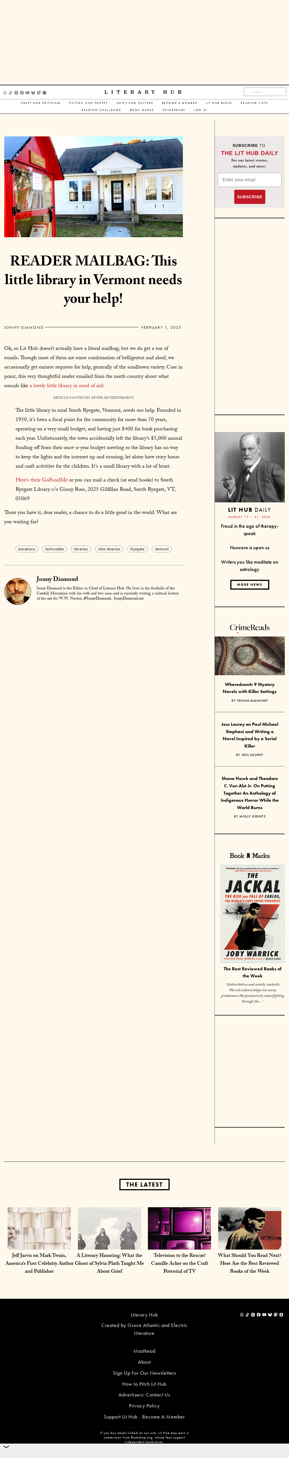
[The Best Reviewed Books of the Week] (252, 914)
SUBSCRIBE (249, 197)
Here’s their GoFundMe (42, 480)
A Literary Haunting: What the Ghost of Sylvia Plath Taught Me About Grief (109, 1264)
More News (249, 584)
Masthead (144, 1351)
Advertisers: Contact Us (144, 1394)
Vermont (162, 548)
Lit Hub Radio (219, 103)
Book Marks (142, 110)
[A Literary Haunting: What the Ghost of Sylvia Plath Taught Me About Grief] (109, 1238)
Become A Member (180, 103)
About (144, 1362)
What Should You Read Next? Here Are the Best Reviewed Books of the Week (249, 1264)
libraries (81, 548)
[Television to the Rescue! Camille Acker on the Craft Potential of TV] (179, 1238)
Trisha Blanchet (252, 700)
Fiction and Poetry (88, 103)
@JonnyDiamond (97, 599)
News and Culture (135, 103)
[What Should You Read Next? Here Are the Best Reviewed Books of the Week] (249, 1238)
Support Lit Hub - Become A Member (144, 1416)
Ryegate (137, 548)
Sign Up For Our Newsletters (144, 1373)
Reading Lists (254, 103)
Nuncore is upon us (249, 547)
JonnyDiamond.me (129, 599)
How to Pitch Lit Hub (144, 1384)
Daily (249, 509)
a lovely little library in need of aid (66, 386)
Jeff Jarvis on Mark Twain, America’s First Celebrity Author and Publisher (39, 1264)
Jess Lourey (252, 755)
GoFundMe (54, 548)
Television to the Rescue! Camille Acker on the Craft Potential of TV (179, 1264)
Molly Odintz (252, 816)
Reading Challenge (101, 110)
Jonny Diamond (24, 327)
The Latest (144, 1184)
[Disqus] (93, 676)
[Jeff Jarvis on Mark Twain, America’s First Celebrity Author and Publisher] (39, 1238)
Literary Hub (144, 92)
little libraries (109, 548)
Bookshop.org (141, 1437)
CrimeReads (174, 110)
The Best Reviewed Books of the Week (252, 972)
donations (26, 548)
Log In (200, 110)
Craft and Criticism (41, 103)
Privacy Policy (144, 1405)
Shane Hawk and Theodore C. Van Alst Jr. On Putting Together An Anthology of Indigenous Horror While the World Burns (250, 792)
